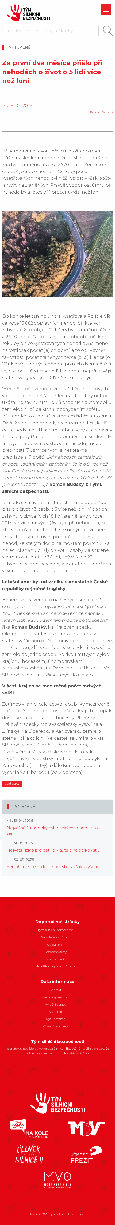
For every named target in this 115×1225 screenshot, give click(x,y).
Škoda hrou (55, 945)
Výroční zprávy (55, 1004)
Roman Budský (101, 112)
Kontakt (55, 990)
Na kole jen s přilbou (55, 937)
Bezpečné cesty (55, 952)
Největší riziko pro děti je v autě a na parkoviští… (53, 850)
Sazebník (55, 1012)
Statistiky (12, 783)
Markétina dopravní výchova (55, 966)
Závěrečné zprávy (55, 1026)
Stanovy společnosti (55, 997)
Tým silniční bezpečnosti (55, 930)
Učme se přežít (55, 959)
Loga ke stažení (55, 1019)
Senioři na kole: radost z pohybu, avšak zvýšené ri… (56, 866)
